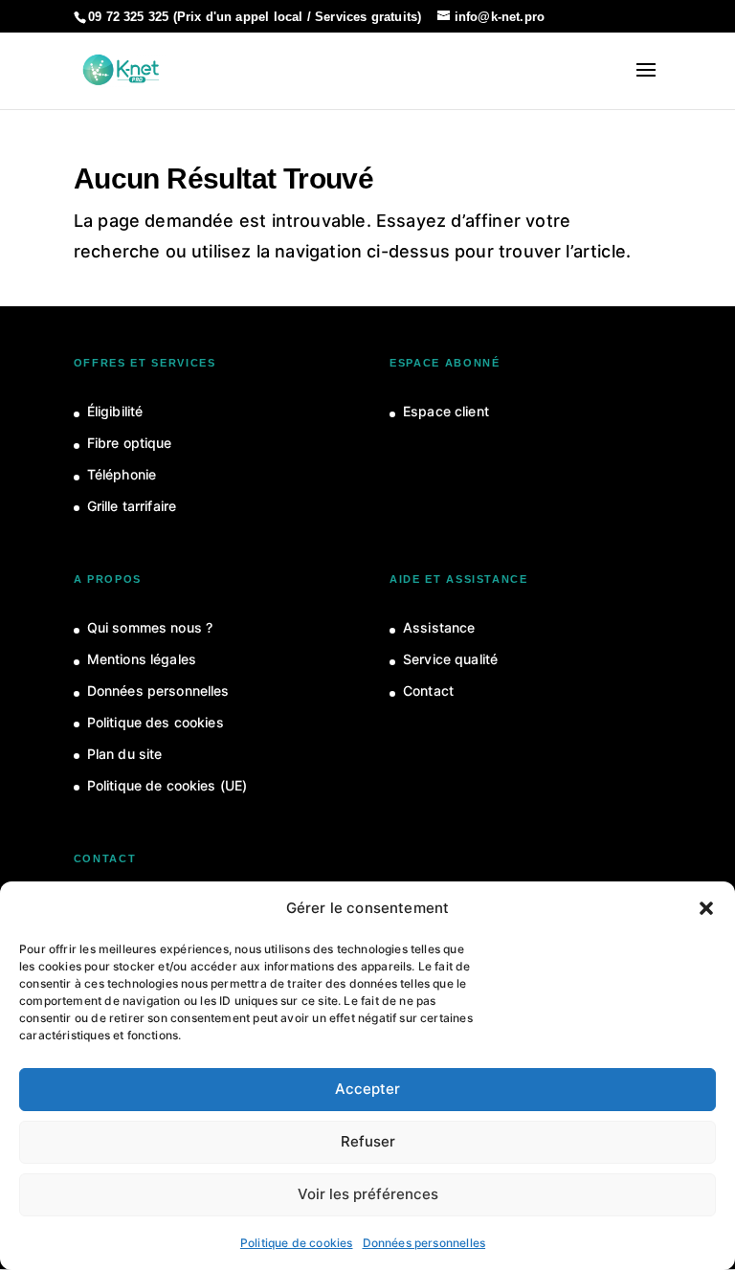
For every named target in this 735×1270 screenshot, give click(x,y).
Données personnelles (424, 1243)
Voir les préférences (368, 1194)
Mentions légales (141, 659)
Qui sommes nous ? (149, 627)
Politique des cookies (155, 722)
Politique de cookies (296, 1243)
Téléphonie (121, 474)
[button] (706, 908)
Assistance (439, 627)
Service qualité (450, 659)
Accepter (367, 1089)
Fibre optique (129, 442)
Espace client (446, 411)
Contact (428, 690)
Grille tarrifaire (131, 506)
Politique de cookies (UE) (167, 785)
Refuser (368, 1141)
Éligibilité (115, 411)
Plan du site (125, 754)
